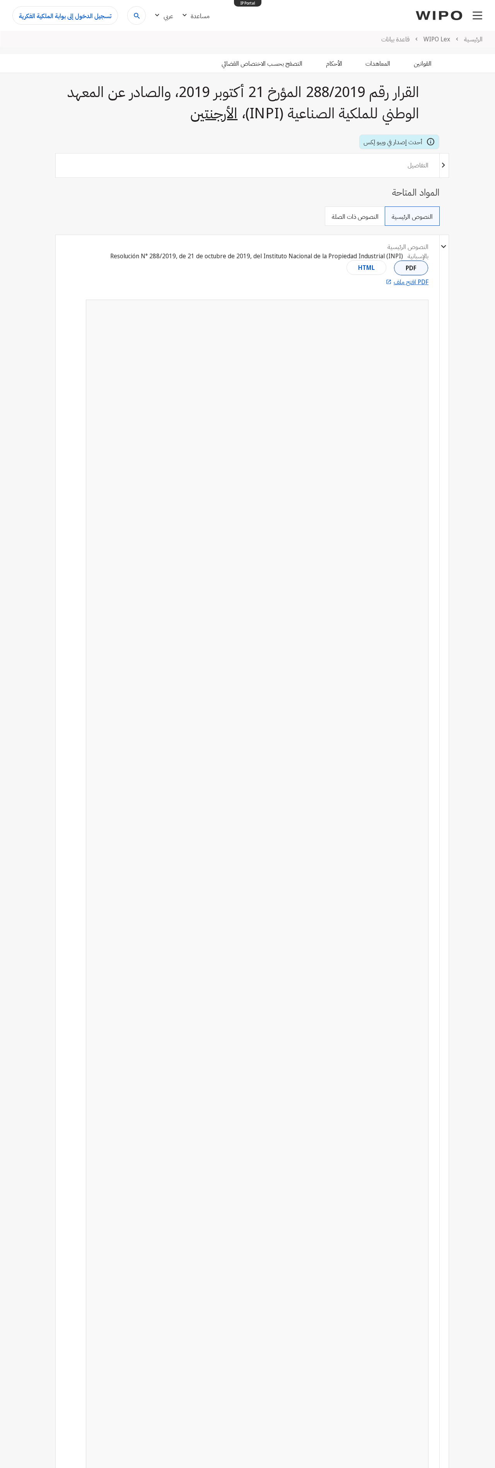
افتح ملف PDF (411, 282)
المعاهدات (377, 63)
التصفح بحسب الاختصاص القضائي (262, 63)
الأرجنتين (213, 112)
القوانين (423, 63)
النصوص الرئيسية (412, 216)
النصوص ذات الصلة (355, 216)
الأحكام (334, 63)
